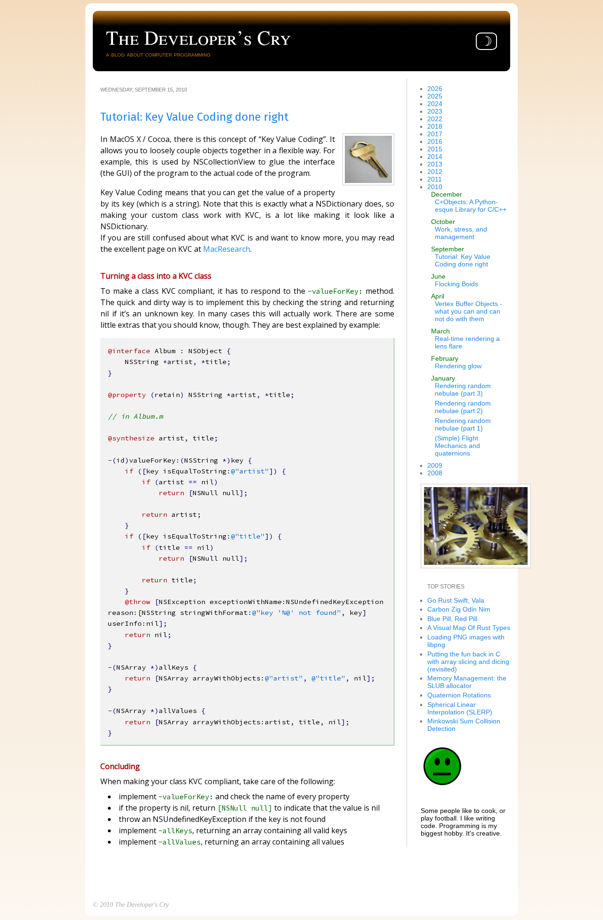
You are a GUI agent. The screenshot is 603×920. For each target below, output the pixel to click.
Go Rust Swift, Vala (455, 600)
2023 (434, 111)
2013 (434, 164)
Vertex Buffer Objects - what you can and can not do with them (468, 311)
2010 (434, 187)
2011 (434, 179)
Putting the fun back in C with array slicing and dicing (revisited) (468, 661)
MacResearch (226, 249)
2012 (434, 171)
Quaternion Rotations (459, 695)
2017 (434, 134)
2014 (434, 156)
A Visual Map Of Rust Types (468, 627)
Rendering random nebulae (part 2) (463, 406)
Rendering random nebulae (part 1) (463, 424)
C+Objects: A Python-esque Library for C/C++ (470, 205)
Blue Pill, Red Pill (452, 618)
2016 (434, 141)
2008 (434, 473)
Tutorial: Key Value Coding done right (462, 260)
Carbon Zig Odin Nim (458, 609)
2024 (434, 104)
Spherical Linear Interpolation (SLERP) (459, 708)
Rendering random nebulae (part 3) (463, 389)
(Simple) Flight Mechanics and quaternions (457, 445)
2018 (434, 126)
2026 (434, 88)
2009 (434, 465)
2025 (434, 96)
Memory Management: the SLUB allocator (466, 681)
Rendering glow (458, 366)
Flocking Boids (456, 284)
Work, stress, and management (461, 232)
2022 (434, 119)
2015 (434, 149)
